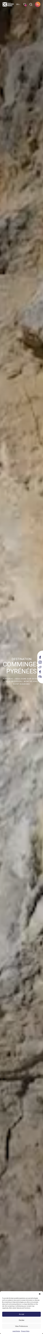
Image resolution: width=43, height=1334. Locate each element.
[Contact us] (40, 676)
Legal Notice (16, 1331)
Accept (21, 1314)
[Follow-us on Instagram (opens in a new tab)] (40, 662)
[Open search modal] (30, 4)
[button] (40, 1294)
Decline (21, 1320)
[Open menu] (37, 4)
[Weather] (40, 667)
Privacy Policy (25, 1331)
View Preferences (21, 1326)
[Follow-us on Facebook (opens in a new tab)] (40, 657)
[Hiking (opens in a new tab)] (40, 671)
